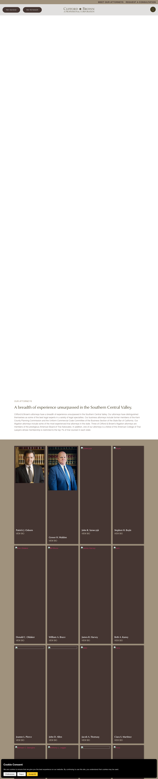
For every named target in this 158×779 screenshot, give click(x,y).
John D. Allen (55, 736)
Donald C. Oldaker (25, 637)
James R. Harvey (90, 637)
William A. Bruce (57, 637)
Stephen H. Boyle (122, 530)
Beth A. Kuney (121, 637)
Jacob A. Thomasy (90, 736)
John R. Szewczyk (90, 530)
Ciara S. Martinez (123, 736)
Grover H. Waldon (58, 537)
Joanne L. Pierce (24, 736)
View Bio (20, 533)
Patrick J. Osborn (24, 530)
